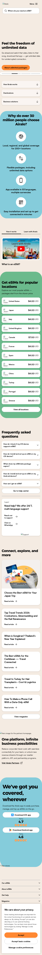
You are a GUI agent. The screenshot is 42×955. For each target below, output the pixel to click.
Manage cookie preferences (21, 947)
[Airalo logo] (7, 3)
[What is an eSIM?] (21, 248)
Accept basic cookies (21, 941)
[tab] (11, 231)
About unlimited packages (15, 67)
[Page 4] (35, 73)
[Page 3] (26, 73)
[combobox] (21, 11)
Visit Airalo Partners (10, 763)
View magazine (21, 716)
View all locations (21, 409)
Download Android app (23, 830)
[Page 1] (6, 73)
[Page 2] (16, 73)
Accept (21, 935)
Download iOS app (23, 815)
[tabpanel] (21, 252)
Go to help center (21, 491)
